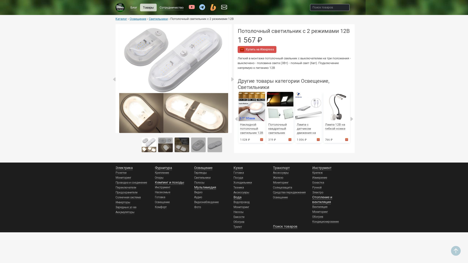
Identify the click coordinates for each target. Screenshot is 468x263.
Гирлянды (200, 172)
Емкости (238, 217)
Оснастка (318, 182)
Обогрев (238, 222)
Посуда (238, 177)
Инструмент (162, 187)
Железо (278, 177)
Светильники (158, 19)
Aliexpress (260, 49)
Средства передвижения (289, 192)
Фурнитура (163, 168)
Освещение (138, 19)
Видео (198, 192)
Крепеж (317, 172)
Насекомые (162, 192)
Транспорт (281, 168)
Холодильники (242, 182)
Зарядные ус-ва (126, 207)
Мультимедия (205, 187)
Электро (317, 192)
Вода (237, 197)
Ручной (317, 187)
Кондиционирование (325, 221)
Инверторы (123, 202)
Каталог (121, 19)
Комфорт (161, 207)
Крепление (162, 172)
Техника (238, 187)
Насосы (238, 212)
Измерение (319, 177)
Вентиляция (319, 207)
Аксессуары (241, 192)
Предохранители (126, 192)
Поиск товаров (285, 226)
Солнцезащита (282, 187)
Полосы (199, 182)
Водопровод (241, 202)
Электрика (124, 168)
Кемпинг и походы (169, 182)
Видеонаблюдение (206, 202)
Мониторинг (123, 177)
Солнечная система (128, 197)
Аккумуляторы (125, 212)
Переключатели (126, 187)
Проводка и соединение (131, 182)
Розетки (121, 172)
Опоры (159, 177)
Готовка (160, 197)
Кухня (238, 168)
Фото (197, 207)
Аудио (198, 197)
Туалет (237, 226)
